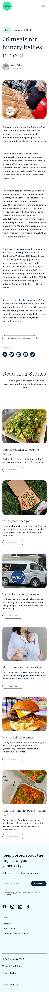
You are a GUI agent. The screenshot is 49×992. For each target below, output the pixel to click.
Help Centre (8, 928)
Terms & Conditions (12, 966)
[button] (44, 6)
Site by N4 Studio (10, 984)
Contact (6, 924)
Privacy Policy (9, 973)
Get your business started (15, 933)
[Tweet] (11, 354)
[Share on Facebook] (4, 354)
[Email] (25, 354)
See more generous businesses (19, 338)
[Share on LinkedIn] (18, 354)
